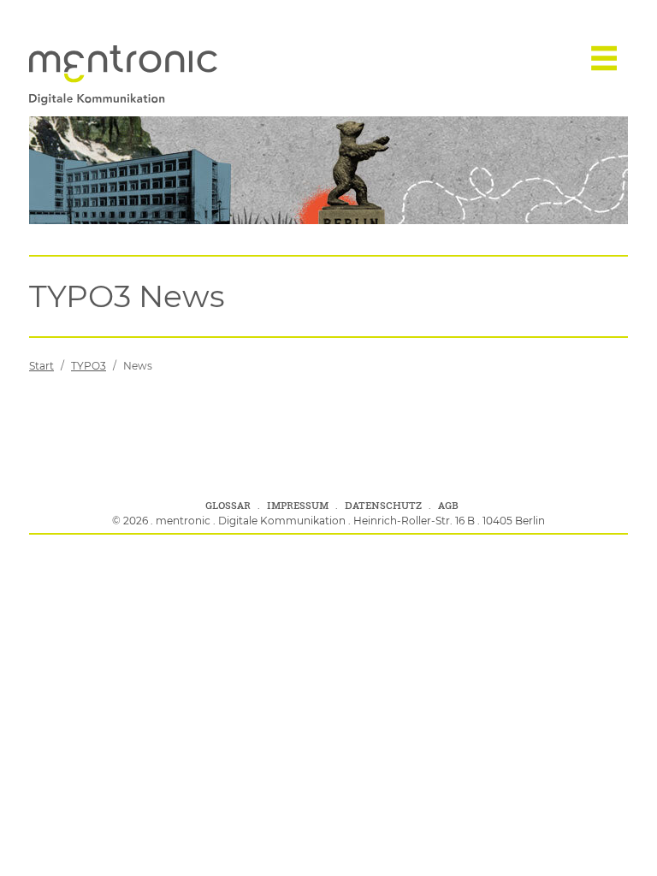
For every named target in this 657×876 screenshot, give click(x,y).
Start (41, 365)
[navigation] (123, 58)
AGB (448, 505)
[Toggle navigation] (604, 58)
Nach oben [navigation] (615, 843)
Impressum (297, 505)
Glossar (228, 505)
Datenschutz (383, 505)
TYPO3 (88, 365)
